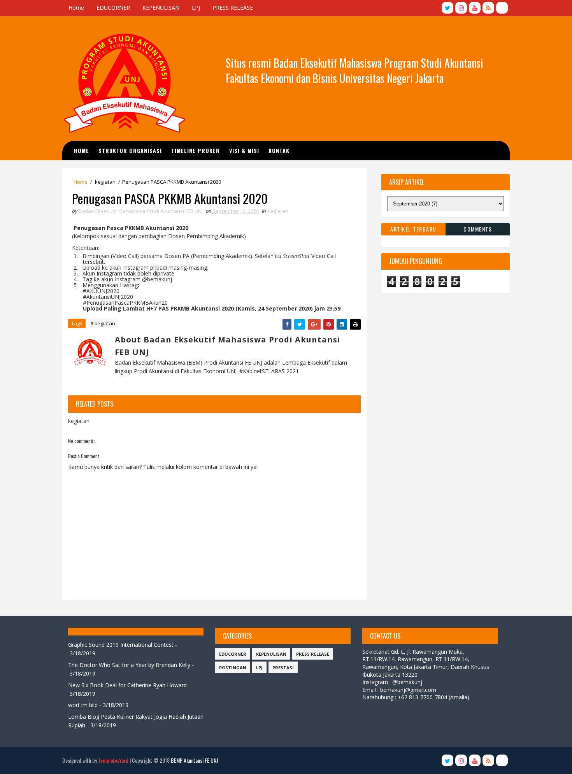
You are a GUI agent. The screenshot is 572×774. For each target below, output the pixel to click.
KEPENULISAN (160, 7)
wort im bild (83, 705)
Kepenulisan (271, 654)
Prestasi (283, 667)
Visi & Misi (244, 150)
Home (76, 7)
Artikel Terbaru (413, 229)
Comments (477, 229)
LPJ (196, 7)
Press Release (312, 654)
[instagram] (461, 8)
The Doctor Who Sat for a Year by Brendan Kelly (129, 665)
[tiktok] (502, 760)
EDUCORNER (113, 7)
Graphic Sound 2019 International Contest (121, 644)
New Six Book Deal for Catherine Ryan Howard (127, 685)
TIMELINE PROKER (195, 150)
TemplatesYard (113, 760)
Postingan (232, 667)
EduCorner (232, 654)
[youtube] (475, 8)
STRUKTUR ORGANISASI (130, 150)
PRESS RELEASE (232, 7)
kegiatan (105, 181)
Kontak (279, 150)
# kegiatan (102, 323)
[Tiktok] (502, 8)
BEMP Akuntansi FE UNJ (194, 760)
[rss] (488, 8)
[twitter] (447, 8)
